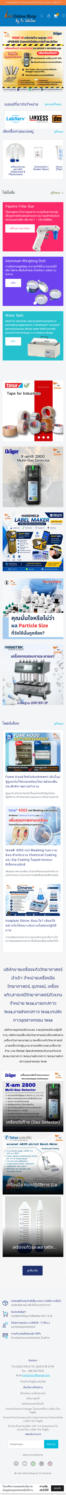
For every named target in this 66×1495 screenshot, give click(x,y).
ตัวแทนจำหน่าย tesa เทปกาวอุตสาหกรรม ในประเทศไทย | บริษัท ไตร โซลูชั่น (33, 1419)
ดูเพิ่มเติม (32, 1270)
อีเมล (8, 1491)
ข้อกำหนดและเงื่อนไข (33, 1404)
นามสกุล (10, 1473)
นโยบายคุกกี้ (33, 1398)
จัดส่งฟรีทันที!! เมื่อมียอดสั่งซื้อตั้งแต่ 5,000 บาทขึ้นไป (33, 2)
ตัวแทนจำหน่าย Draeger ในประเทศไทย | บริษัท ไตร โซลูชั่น (33, 1410)
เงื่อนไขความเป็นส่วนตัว (33, 1393)
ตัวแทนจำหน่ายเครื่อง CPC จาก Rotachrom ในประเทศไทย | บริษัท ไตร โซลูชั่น (33, 1427)
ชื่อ (7, 1456)
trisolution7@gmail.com (36, 1375)
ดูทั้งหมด (56, 193)
